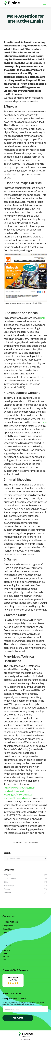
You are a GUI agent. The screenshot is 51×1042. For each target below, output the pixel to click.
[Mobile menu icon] (44, 3)
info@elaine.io (7, 925)
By (20, 842)
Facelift (5, 953)
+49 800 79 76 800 (10, 922)
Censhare (6, 950)
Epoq (4, 959)
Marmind (5, 956)
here (42, 317)
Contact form (7, 929)
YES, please (18, 1018)
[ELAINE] (13, 986)
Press (4, 932)
